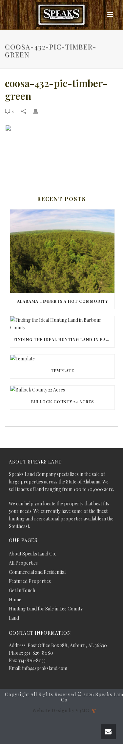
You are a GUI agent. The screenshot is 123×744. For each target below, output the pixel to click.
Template (62, 370)
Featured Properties (30, 581)
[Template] (62, 358)
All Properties (23, 563)
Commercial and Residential (37, 572)
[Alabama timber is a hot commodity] (62, 251)
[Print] (39, 111)
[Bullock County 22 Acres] (62, 390)
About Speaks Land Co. (32, 554)
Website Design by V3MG (61, 710)
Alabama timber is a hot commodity (62, 301)
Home (15, 600)
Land (14, 618)
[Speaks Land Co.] (61, 14)
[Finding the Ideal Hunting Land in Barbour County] (62, 323)
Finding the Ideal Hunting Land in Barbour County (63, 339)
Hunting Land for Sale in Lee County (46, 609)
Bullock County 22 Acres (62, 401)
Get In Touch (22, 590)
